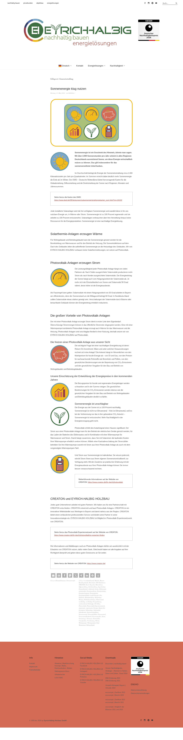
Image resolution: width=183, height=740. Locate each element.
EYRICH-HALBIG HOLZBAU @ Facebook (145, 3)
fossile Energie (94, 595)
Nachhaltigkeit (116, 66)
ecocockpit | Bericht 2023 (114, 695)
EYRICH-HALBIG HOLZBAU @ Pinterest (152, 3)
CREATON (82, 585)
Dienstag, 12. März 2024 (57, 93)
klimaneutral (99, 599)
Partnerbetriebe (34, 670)
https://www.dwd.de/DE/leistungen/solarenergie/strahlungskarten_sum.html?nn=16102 (88, 200)
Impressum (33, 667)
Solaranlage (89, 610)
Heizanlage (98, 597)
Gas (100, 595)
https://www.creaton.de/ (96, 563)
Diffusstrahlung (83, 587)
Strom (103, 616)
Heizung (81, 599)
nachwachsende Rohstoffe (86, 604)
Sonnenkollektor (92, 614)
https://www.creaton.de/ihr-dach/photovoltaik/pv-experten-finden (79, 535)
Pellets (98, 604)
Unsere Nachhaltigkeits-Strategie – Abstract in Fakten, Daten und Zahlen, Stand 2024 (116, 670)
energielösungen (53, 3)
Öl (95, 604)
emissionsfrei (82, 591)
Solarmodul (96, 610)
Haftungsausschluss (62, 671)
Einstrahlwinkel (83, 589)
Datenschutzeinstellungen (140, 693)
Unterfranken (82, 621)
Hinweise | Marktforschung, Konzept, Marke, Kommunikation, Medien (64, 665)
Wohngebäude (90, 625)
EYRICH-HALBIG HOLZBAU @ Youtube (156, 3)
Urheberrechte (60, 674)
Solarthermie (82, 612)
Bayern (102, 580)
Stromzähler (96, 619)
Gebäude (81, 597)
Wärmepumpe (83, 623)
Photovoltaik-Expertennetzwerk (96, 606)
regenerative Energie (92, 608)
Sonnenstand (102, 614)
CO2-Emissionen (100, 583)
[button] (53, 575)
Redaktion (71, 93)
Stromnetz (89, 619)
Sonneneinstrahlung (92, 612)
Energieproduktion (84, 595)
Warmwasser (82, 625)
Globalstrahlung (89, 597)
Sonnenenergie (70, 580)
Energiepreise (94, 593)
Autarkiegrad (90, 580)
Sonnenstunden (96, 616)
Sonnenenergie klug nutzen (68, 88)
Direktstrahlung (92, 587)
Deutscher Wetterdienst (96, 585)
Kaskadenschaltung (89, 599)
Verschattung (91, 621)
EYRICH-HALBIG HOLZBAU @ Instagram (149, 3)
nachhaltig (82, 602)
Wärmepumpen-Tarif (93, 623)
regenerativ (82, 608)
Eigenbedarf (101, 587)
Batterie (97, 580)
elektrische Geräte (93, 589)
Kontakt (79, 66)
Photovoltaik (82, 606)
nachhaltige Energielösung (93, 602)
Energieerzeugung (84, 593)
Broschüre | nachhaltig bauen (115, 664)
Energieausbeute (91, 591)
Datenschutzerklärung (139, 690)
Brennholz (92, 583)
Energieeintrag (101, 591)
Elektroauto (102, 589)
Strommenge (82, 619)
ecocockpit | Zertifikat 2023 (115, 692)
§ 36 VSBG (59, 678)
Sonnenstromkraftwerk (85, 616)
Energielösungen (95, 66)
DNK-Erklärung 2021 (112, 681)
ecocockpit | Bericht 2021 (114, 702)
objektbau (39, 3)
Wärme (97, 621)
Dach (87, 585)
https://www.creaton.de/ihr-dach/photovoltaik (105, 482)
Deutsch (65, 66)
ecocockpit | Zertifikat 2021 (115, 700)
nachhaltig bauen (13, 3)
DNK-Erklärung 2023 (112, 678)
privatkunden (28, 3)
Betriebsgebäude (83, 583)
